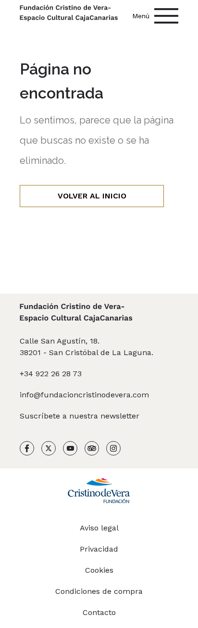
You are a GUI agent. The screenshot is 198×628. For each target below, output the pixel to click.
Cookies (99, 570)
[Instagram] (113, 450)
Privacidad (99, 549)
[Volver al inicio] (69, 14)
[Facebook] (27, 450)
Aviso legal (99, 527)
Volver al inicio (92, 195)
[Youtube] (70, 450)
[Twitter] (48, 450)
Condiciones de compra (99, 591)
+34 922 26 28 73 (51, 373)
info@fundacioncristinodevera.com (84, 394)
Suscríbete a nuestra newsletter (79, 415)
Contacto (99, 612)
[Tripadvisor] (92, 450)
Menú (140, 16)
